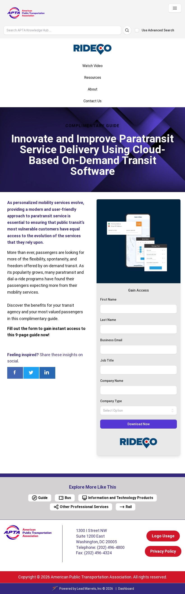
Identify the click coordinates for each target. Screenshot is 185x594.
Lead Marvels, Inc (89, 588)
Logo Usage (163, 536)
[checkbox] (137, 30)
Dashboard (126, 588)
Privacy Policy (163, 551)
